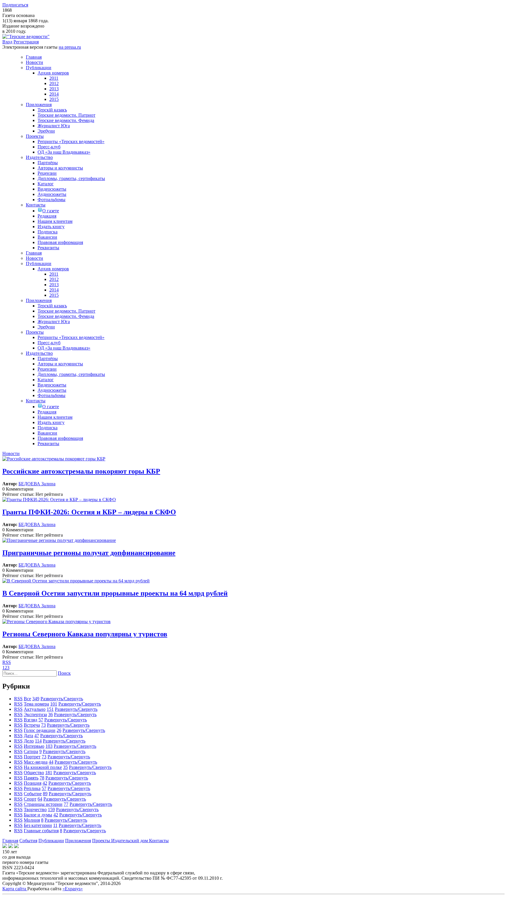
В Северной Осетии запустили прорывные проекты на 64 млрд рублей (115, 593)
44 (51, 761)
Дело (29, 740)
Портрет (32, 756)
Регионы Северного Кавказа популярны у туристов (84, 634)
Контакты (159, 840)
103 (49, 746)
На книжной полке (43, 767)
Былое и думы (38, 814)
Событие (33, 793)
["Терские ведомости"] (26, 36)
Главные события (41, 830)
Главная (10, 840)
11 (55, 825)
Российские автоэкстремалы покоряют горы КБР (81, 471)
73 (43, 725)
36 (50, 714)
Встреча (32, 725)
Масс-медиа (36, 761)
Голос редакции (39, 730)
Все (27, 698)
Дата (28, 735)
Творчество (35, 809)
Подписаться (15, 4)
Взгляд (30, 719)
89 (45, 793)
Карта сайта (14, 888)
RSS (6, 662)
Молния (32, 820)
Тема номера (36, 703)
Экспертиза (35, 714)
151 (50, 709)
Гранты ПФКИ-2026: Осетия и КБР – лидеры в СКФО (89, 512)
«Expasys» (72, 888)
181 (48, 772)
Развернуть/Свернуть (61, 698)
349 (35, 698)
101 (53, 703)
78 (42, 777)
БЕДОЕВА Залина (36, 483)
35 (65, 767)
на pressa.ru (70, 47)
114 (38, 740)
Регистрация (26, 41)
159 (51, 809)
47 (36, 735)
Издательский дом (130, 840)
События (28, 840)
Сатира (31, 751)
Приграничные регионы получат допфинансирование (88, 553)
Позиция (32, 783)
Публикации (51, 840)
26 (59, 730)
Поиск (64, 673)
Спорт (30, 798)
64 (40, 798)
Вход (7, 41)
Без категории (38, 825)
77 (66, 804)
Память (31, 777)
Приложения (78, 840)
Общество (34, 772)
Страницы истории (43, 804)
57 (40, 719)
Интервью (34, 746)
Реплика (32, 788)
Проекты (101, 840)
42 (45, 783)
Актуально (34, 709)
